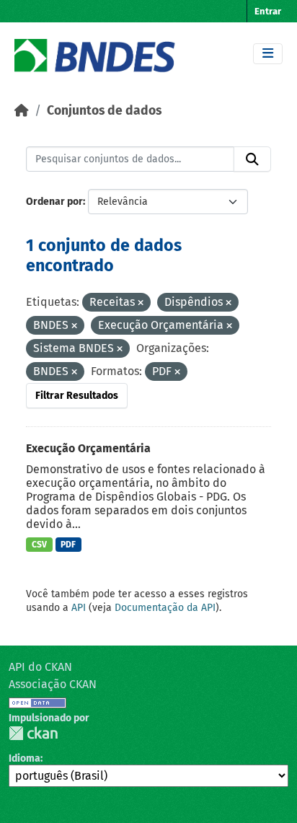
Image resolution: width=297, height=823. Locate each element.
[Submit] (252, 159)
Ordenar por (54, 201)
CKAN (33, 733)
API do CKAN (40, 667)
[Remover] (140, 303)
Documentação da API (165, 608)
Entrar (267, 11)
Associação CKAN (53, 684)
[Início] (21, 110)
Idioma (24, 758)
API (78, 608)
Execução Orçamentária (88, 448)
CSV (39, 545)
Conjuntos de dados (104, 110)
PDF (68, 545)
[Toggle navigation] (268, 53)
